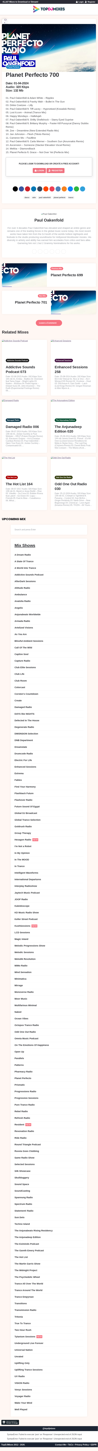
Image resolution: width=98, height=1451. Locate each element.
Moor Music (21, 999)
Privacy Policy (82, 1445)
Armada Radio (22, 621)
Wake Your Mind (23, 1403)
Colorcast (20, 687)
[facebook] (21, 188)
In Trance (20, 866)
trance (70, 197)
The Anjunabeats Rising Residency (34, 1230)
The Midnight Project (26, 1270)
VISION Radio (22, 1383)
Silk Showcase (22, 1171)
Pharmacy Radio (23, 1071)
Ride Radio (21, 1138)
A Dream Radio (23, 555)
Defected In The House (27, 720)
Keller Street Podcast (26, 919)
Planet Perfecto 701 (31, 302)
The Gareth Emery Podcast (29, 1250)
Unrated (19, 1356)
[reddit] (45, 188)
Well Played (21, 1409)
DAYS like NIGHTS (24, 714)
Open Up (19, 1051)
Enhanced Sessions (64, 360)
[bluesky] (70, 188)
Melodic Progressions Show (30, 945)
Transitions (21, 1303)
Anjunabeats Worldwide (28, 614)
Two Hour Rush (23, 1330)
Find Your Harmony (25, 786)
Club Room (21, 680)
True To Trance (23, 1323)
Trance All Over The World (29, 1283)
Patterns (19, 1065)
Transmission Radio (25, 1310)
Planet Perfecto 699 (67, 275)
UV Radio (20, 1376)
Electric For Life (23, 760)
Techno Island (22, 1224)
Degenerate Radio (24, 727)
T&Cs (70, 1445)
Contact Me (60, 1445)
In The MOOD (22, 859)
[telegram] (82, 188)
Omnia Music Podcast (26, 1038)
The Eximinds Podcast (27, 1244)
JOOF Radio (21, 899)
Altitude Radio (22, 588)
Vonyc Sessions (23, 1389)
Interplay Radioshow (26, 886)
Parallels (19, 1058)
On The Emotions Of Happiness (32, 1045)
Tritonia (19, 1317)
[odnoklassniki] (64, 188)
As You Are (21, 634)
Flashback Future (24, 793)
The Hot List (12, 477)
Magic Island (21, 939)
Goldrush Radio (23, 826)
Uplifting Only (22, 1363)
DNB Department (24, 740)
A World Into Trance (25, 568)
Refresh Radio (22, 1118)
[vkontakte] (58, 188)
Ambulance (21, 594)
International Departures (28, 879)
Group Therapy (23, 833)
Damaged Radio (13, 420)
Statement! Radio (24, 1211)
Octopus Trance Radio (27, 1025)
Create (18, 700)
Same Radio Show (24, 1157)
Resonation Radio (24, 1131)
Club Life (19, 674)
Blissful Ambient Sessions (29, 641)
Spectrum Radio (23, 1204)
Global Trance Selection (28, 820)
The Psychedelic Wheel (27, 1277)
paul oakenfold (45, 197)
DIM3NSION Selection (26, 733)
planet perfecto (59, 197)
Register (91, 2)
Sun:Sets (19, 1217)
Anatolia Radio (23, 601)
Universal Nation (24, 1350)
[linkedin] (33, 188)
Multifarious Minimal (26, 1005)
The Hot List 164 (19, 484)
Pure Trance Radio (25, 1105)
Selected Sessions (25, 1164)
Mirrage (19, 985)
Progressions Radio (25, 1091)
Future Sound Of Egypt (27, 806)
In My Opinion (22, 853)
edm (34, 197)
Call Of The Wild (23, 647)
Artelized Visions (24, 627)
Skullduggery (22, 1177)
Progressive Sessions (26, 1098)
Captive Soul (21, 654)
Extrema (19, 773)
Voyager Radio (22, 1396)
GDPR (94, 1445)
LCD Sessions (22, 932)
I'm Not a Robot (23, 846)
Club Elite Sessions (25, 667)
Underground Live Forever (29, 1343)
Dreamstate (21, 747)
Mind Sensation (23, 972)
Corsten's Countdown (26, 694)
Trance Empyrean (24, 1297)
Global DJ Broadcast (26, 813)
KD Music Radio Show (27, 912)
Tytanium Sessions (25, 1336)
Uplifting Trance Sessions (29, 1369)
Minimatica (20, 979)
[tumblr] (39, 188)
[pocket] (52, 188)
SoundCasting (22, 1191)
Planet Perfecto (13, 67)
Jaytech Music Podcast (27, 892)
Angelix (19, 608)
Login (81, 2)
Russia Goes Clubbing (27, 1151)
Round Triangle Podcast (28, 1144)
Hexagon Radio (23, 839)
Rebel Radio (21, 1111)
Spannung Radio (24, 1197)
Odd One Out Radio (63, 477)
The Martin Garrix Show (27, 1263)
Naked (18, 1012)
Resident (19, 1124)
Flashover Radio (23, 800)
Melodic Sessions (24, 952)
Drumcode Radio (24, 753)
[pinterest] (27, 188)
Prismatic (20, 1085)
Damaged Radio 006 (22, 427)
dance (27, 197)
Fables (18, 780)
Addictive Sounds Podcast (17, 360)
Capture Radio (22, 661)
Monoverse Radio (24, 992)
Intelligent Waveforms (26, 873)
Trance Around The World (28, 1290)
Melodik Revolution (25, 959)
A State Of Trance (24, 561)
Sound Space (22, 1184)
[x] (15, 188)
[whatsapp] (76, 188)
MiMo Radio (21, 965)
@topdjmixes (49, 1428)
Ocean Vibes (21, 1018)
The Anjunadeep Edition (65, 420)
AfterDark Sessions (25, 581)
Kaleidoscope (22, 906)
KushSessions (22, 926)
